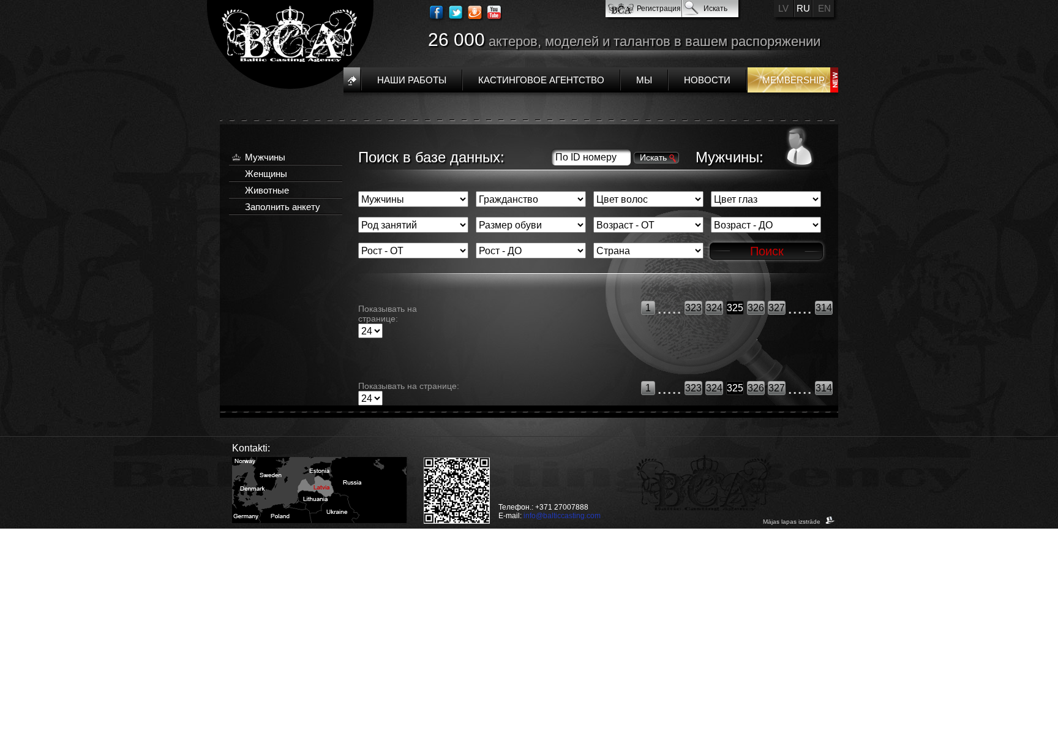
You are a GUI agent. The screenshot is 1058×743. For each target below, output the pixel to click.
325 (735, 308)
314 (824, 308)
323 (693, 308)
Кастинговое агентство (541, 80)
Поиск (767, 251)
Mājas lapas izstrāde (792, 521)
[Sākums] (351, 79)
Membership (793, 80)
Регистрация (659, 8)
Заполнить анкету (282, 207)
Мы (644, 80)
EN (824, 8)
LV (783, 8)
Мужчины (265, 157)
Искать (715, 8)
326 (756, 308)
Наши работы (411, 80)
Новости (707, 80)
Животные (267, 190)
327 (776, 308)
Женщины (266, 173)
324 (714, 308)
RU (803, 8)
